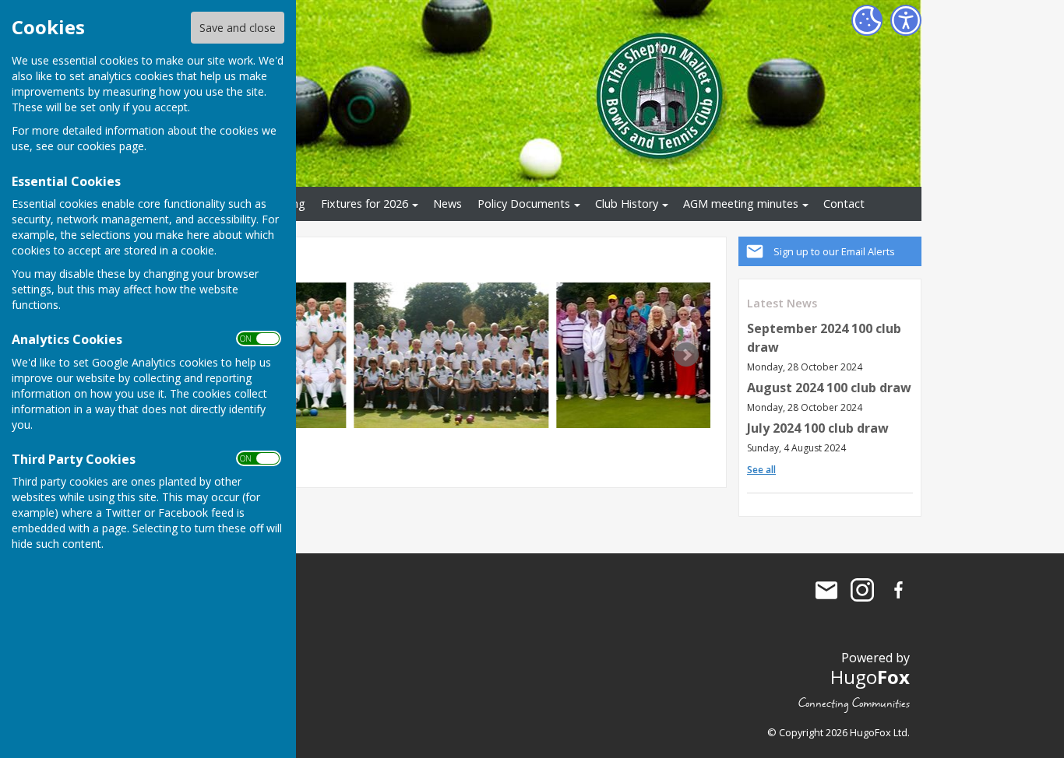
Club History (626, 203)
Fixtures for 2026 (364, 203)
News (447, 203)
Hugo (870, 677)
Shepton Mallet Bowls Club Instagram (862, 590)
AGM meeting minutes (740, 203)
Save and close (237, 27)
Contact (844, 203)
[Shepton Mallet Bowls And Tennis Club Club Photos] (451, 355)
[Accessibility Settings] (905, 20)
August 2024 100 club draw (829, 387)
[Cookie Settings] (867, 20)
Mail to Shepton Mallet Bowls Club (826, 590)
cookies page (110, 146)
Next (686, 354)
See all (761, 469)
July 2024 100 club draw (818, 428)
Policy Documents (523, 203)
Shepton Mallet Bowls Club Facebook (898, 590)
